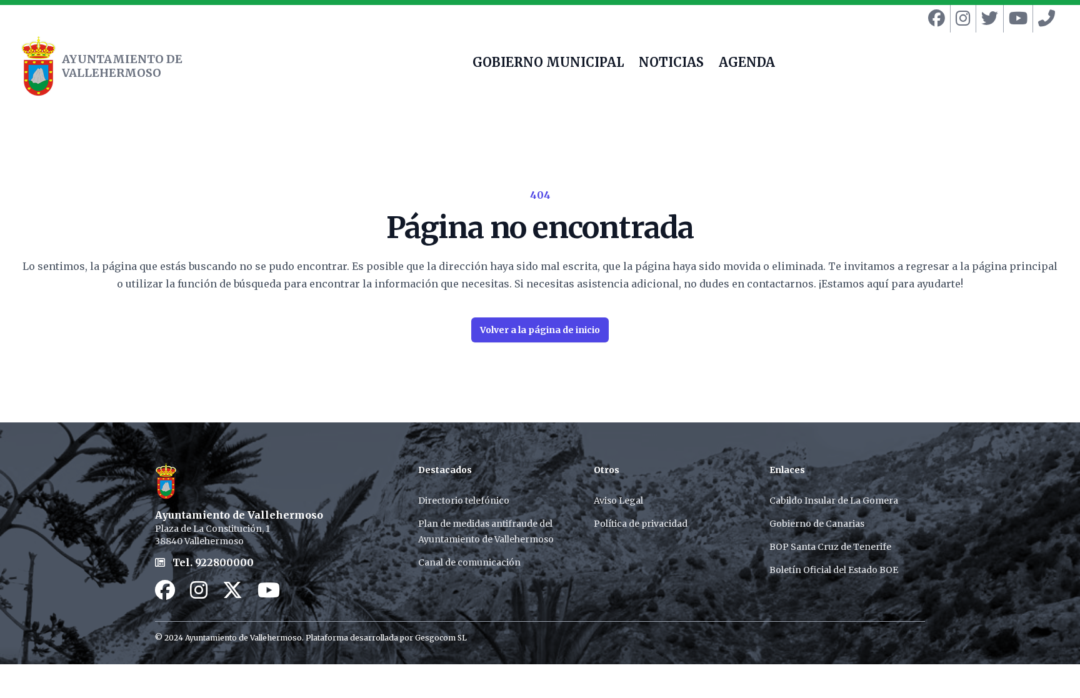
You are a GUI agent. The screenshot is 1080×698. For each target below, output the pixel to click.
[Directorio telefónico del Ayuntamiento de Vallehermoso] (1044, 18)
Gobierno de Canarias (816, 523)
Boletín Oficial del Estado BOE (833, 570)
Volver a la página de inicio (540, 330)
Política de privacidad (641, 523)
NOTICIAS (671, 63)
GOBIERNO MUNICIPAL (548, 63)
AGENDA (747, 63)
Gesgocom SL (441, 637)
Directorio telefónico (463, 500)
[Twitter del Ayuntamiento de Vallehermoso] (987, 18)
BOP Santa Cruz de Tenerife (830, 546)
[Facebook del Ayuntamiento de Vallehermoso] (934, 18)
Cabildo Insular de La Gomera (833, 500)
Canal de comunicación (469, 562)
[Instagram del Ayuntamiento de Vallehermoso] (961, 18)
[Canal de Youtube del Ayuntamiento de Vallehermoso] (1016, 18)
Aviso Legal (618, 500)
